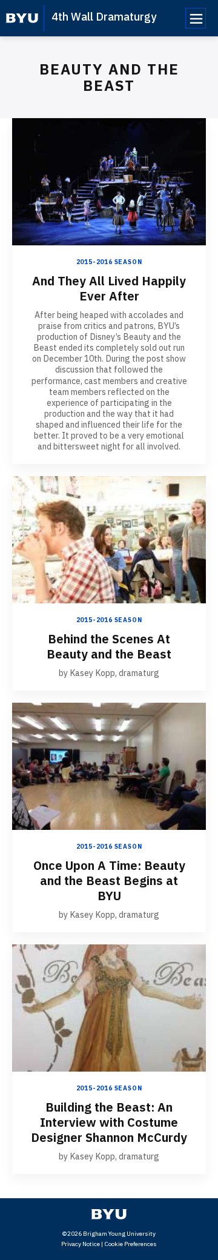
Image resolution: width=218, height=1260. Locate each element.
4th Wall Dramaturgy (103, 17)
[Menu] (195, 18)
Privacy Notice (80, 1244)
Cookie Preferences (130, 1244)
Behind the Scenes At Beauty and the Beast (109, 646)
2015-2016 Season (109, 262)
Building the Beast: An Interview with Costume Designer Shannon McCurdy (109, 1122)
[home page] (22, 18)
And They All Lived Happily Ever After (109, 288)
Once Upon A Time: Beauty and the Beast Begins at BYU (109, 880)
